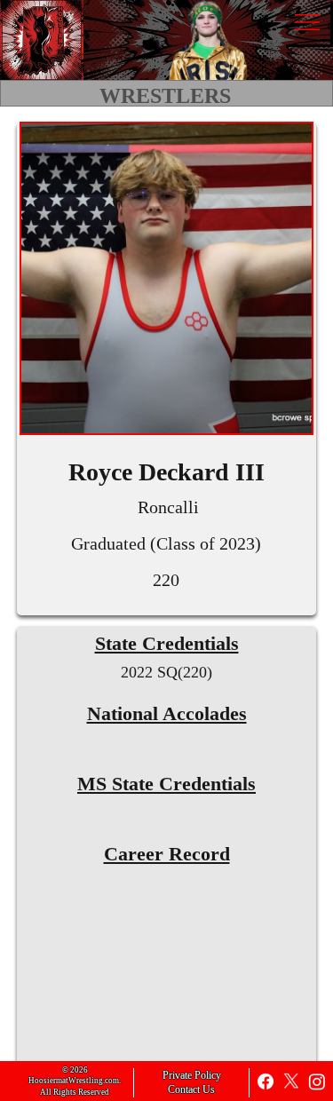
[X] (291, 1081)
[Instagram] (317, 1081)
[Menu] (306, 22)
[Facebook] (265, 1081)
